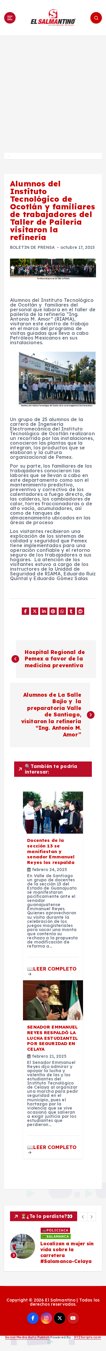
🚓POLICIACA (55, 1230)
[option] (53, 1246)
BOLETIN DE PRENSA (32, 247)
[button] (83, 1216)
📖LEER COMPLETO (52, 969)
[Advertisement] (53, 92)
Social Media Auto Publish (27, 1337)
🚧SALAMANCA (55, 1236)
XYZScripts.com (87, 1337)
